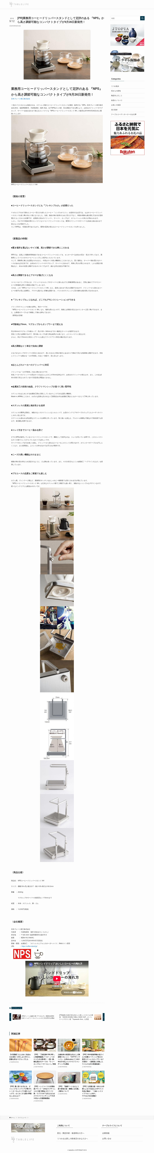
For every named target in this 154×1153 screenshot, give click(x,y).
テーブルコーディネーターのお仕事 (123, 114)
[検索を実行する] (142, 18)
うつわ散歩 (115, 86)
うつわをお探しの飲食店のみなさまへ (72, 1138)
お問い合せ (106, 1138)
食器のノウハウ (116, 100)
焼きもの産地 (116, 91)
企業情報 (105, 1133)
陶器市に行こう (116, 95)
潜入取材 (114, 109)
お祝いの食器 (116, 105)
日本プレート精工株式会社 (20, 98)
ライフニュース (17, 1008)
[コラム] (18, 4)
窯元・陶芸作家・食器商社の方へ (70, 1133)
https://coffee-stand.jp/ (29, 946)
